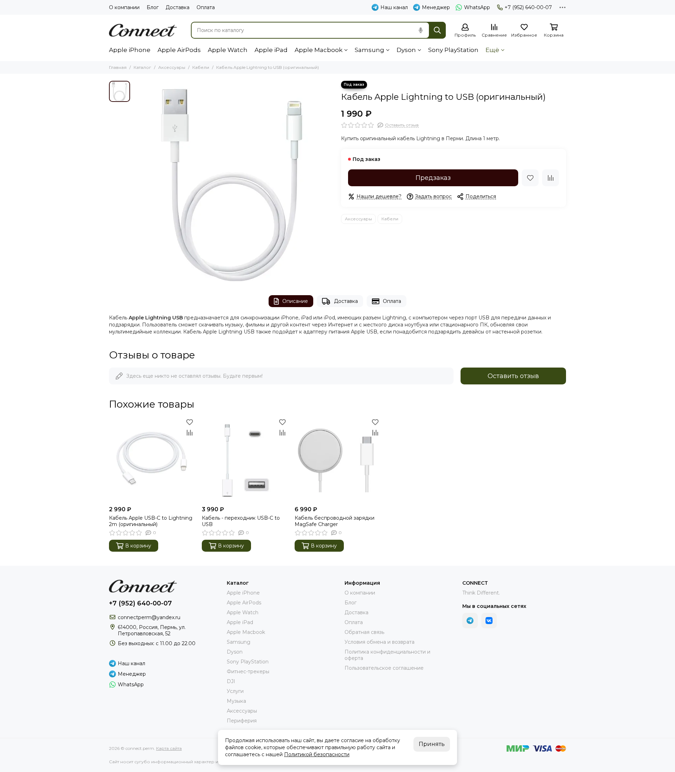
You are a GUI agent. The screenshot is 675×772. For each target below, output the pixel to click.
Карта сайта (169, 748)
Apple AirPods (179, 49)
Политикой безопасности (316, 754)
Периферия (242, 721)
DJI (231, 681)
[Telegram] (470, 620)
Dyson (406, 49)
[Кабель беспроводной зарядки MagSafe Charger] (337, 459)
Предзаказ (433, 178)
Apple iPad (271, 49)
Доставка (177, 7)
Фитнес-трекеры (248, 671)
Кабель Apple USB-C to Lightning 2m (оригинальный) (150, 521)
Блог (153, 7)
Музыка (236, 701)
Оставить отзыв (513, 376)
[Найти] (437, 30)
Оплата (206, 7)
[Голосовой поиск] (420, 30)
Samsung (369, 49)
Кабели (200, 67)
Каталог (142, 67)
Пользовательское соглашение (384, 668)
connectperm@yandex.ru (149, 617)
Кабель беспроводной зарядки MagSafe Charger (334, 521)
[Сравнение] (550, 177)
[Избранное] (530, 177)
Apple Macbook (318, 49)
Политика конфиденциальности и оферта (387, 655)
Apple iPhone (129, 49)
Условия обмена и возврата (379, 642)
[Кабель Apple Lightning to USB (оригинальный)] (234, 181)
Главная (118, 67)
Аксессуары (171, 67)
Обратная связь (364, 632)
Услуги (235, 691)
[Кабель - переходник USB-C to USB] (245, 459)
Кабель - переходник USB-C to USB (241, 521)
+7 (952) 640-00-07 (528, 7)
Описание (295, 301)
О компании (124, 7)
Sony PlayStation (453, 49)
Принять (432, 744)
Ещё (492, 49)
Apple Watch (228, 49)
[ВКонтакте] (489, 620)
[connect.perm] (143, 30)
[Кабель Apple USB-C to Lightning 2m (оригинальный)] (152, 459)
